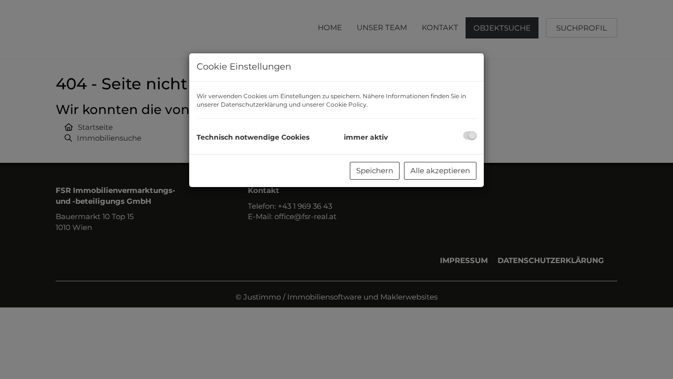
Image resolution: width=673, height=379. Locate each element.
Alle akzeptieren (440, 170)
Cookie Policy (346, 104)
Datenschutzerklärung (254, 104)
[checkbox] (469, 135)
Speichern (374, 170)
